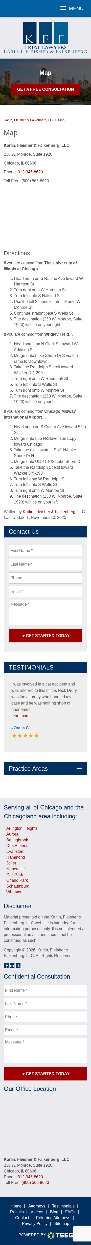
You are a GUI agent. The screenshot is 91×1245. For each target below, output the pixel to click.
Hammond (15, 857)
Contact (22, 1218)
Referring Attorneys (53, 1218)
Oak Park (14, 875)
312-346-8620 (30, 172)
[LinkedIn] (12, 965)
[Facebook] (6, 965)
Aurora (12, 834)
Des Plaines (17, 845)
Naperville (15, 869)
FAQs (70, 1212)
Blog (54, 1212)
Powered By (32, 1235)
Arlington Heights (21, 828)
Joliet (11, 863)
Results (17, 1212)
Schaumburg (17, 886)
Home (16, 1206)
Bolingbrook (17, 840)
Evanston (14, 851)
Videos (37, 1212)
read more (20, 716)
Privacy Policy (35, 1223)
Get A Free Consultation (45, 89)
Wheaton (14, 892)
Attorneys (36, 1206)
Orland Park (17, 880)
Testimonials (63, 1206)
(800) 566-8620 (35, 1182)
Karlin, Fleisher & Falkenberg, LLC (54, 512)
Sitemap (61, 1223)
